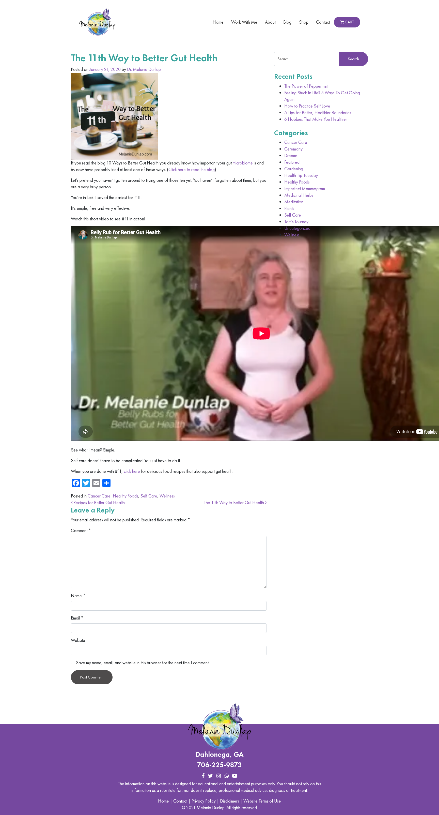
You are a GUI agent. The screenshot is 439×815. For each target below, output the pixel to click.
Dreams (290, 155)
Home (218, 22)
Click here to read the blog (191, 169)
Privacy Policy (204, 801)
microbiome (243, 163)
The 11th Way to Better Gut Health (234, 502)
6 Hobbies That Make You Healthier (315, 119)
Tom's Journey (296, 221)
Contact (323, 22)
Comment (81, 530)
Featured (292, 162)
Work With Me (244, 22)
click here (132, 471)
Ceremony (293, 149)
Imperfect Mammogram (304, 188)
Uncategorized (297, 228)
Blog (287, 22)
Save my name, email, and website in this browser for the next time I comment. (142, 663)
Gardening (293, 169)
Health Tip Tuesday (301, 175)
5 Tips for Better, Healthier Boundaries (317, 112)
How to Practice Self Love (307, 106)
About (270, 22)
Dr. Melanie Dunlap (144, 69)
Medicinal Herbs (298, 195)
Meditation (293, 202)
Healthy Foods (125, 496)
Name (78, 595)
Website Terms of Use (262, 801)
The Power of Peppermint (306, 86)
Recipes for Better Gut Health (98, 502)
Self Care (148, 496)
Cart (349, 22)
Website (78, 640)
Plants (289, 208)
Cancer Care (99, 496)
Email (77, 618)
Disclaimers (229, 801)
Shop (303, 22)
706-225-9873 (219, 764)
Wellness (167, 496)
